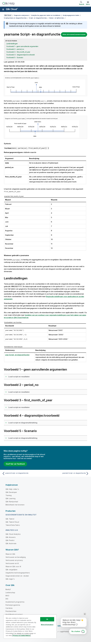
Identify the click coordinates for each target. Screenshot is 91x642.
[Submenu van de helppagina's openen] (3, 9)
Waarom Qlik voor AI (13, 566)
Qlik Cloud (12, 9)
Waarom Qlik (10, 554)
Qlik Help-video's (12, 489)
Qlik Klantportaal (12, 502)
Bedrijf (8, 589)
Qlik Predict (10, 540)
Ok (47, 619)
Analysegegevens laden (71, 15)
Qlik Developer (11, 492)
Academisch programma (15, 602)
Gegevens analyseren (21, 15)
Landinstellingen (12, 44)
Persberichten (11, 611)
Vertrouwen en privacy (14, 560)
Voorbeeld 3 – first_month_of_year (18, 52)
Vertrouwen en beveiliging (16, 557)
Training (9, 495)
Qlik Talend (10, 519)
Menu (88, 4)
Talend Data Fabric (13, 525)
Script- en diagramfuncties (38, 18)
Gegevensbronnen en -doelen (17, 576)
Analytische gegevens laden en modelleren (45, 15)
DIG (7, 599)
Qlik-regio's (10, 579)
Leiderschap (10, 592)
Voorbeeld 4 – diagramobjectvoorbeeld (20, 55)
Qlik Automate (11, 543)
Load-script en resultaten (19, 377)
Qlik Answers (11, 537)
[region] (30, 626)
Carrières (9, 608)
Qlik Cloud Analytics (13, 534)
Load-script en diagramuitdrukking (22, 423)
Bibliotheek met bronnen (15, 505)
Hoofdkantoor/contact (14, 614)
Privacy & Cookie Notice (21, 635)
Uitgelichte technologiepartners (18, 573)
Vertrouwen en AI (12, 563)
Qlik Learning (10, 498)
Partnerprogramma (13, 605)
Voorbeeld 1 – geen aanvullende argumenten (22, 46)
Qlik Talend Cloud (12, 522)
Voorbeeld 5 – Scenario (14, 57)
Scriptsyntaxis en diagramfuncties (15, 18)
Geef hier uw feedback (15, 464)
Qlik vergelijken (11, 570)
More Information (47, 624)
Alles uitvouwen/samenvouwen (74, 34)
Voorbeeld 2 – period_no (15, 49)
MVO (7, 596)
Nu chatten (75, 631)
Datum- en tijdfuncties (56, 18)
